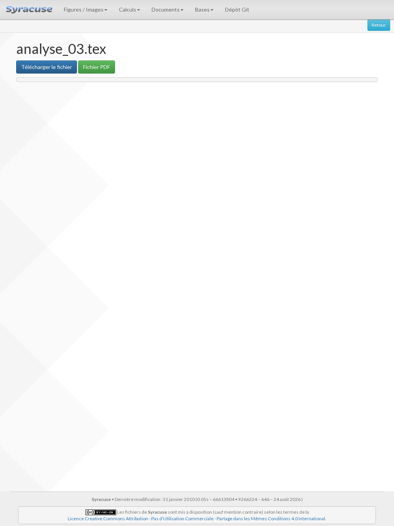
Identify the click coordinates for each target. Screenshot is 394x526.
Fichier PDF (96, 67)
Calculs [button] (127, 9)
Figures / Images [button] (84, 9)
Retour (379, 25)
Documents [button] (166, 9)
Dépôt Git (237, 9)
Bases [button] (202, 9)
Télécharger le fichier (46, 67)
